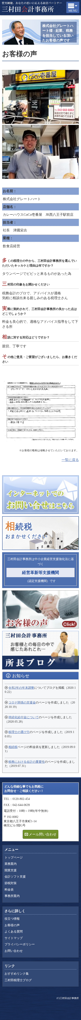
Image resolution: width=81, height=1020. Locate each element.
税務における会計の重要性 (26, 761)
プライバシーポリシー (20, 944)
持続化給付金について (23, 717)
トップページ (14, 857)
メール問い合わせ (42, 834)
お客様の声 (12, 925)
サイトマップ (14, 938)
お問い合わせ (14, 950)
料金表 (9, 889)
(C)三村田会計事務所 (68, 998)
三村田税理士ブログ (18, 980)
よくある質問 (14, 931)
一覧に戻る (70, 460)
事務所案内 (12, 896)
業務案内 (11, 863)
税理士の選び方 (19, 732)
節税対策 (11, 883)
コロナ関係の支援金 (22, 702)
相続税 (12, 747)
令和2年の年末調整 (21, 687)
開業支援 (11, 870)
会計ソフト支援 (15, 876)
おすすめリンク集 (17, 973)
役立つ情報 (12, 918)
